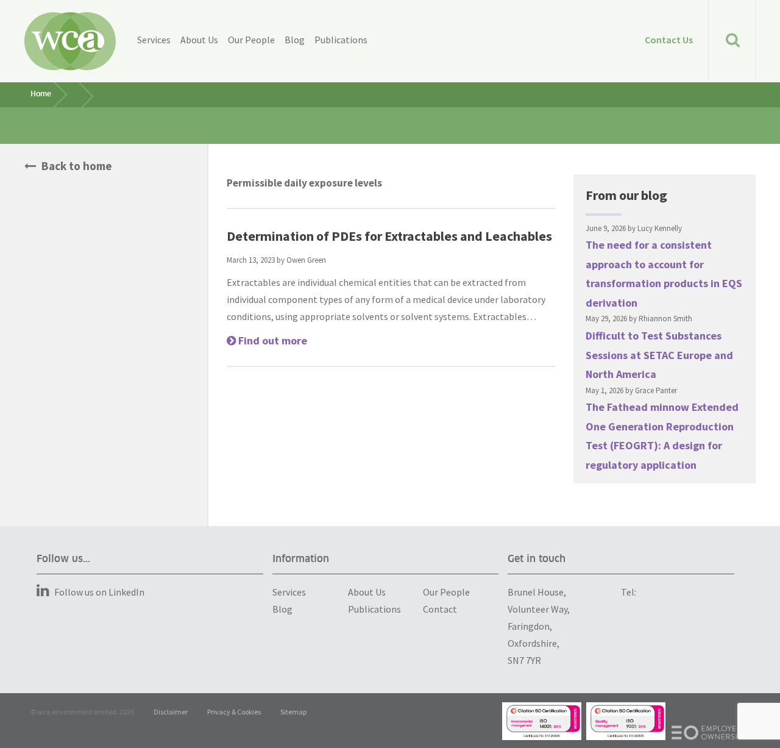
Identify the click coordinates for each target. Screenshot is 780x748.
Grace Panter (656, 390)
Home (40, 94)
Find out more (271, 340)
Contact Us (669, 40)
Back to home (75, 166)
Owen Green (306, 260)
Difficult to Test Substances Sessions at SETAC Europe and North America (659, 355)
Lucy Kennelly (659, 228)
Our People (251, 40)
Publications (340, 40)
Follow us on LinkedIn (99, 592)
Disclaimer (171, 711)
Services (154, 40)
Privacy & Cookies (234, 711)
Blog (295, 40)
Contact (440, 609)
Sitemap (293, 711)
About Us (199, 40)
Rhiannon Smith (665, 318)
